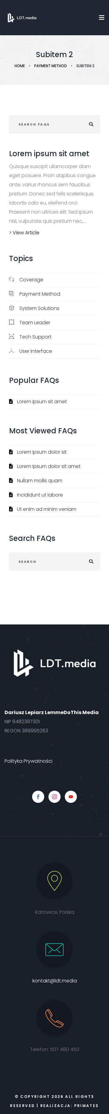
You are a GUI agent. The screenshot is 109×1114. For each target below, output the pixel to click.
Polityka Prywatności (28, 761)
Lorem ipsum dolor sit (42, 452)
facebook (38, 797)
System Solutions (39, 308)
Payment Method (50, 65)
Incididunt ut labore (40, 494)
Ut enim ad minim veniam (46, 509)
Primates (86, 1105)
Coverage (31, 279)
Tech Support (35, 336)
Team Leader (34, 322)
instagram (54, 797)
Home (20, 65)
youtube (71, 797)
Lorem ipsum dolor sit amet (49, 466)
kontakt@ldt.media (54, 980)
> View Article (24, 232)
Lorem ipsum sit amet (42, 401)
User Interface (35, 351)
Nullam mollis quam (39, 480)
